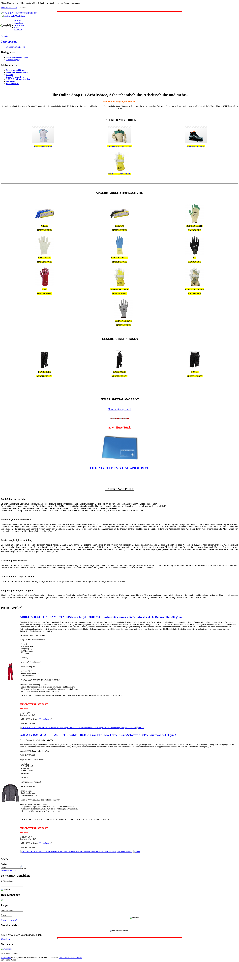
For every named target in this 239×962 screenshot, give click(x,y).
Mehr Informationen (9, 7)
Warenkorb (5, 939)
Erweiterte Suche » (8, 870)
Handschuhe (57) (13, 60)
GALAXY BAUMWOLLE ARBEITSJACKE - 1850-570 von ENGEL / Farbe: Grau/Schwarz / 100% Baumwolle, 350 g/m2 (98, 735)
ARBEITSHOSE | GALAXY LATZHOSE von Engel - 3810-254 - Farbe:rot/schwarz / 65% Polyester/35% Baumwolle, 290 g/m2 (101, 617)
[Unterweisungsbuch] (119, 459)
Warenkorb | (19, 23)
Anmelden (18, 30)
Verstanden (22, 7)
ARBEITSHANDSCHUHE (119, 174)
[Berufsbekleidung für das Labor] (43, 143)
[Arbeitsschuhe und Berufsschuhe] (196, 143)
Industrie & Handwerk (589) (17, 57)
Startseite (4, 36)
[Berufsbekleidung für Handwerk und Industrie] (119, 143)
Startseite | (18, 21)
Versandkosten (45, 719)
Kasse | (17, 27)
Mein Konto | (19, 25)
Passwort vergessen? (9, 920)
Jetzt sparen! (9, 41)
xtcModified (6, 958)
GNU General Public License (70, 958)
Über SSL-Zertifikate (7, 27)
